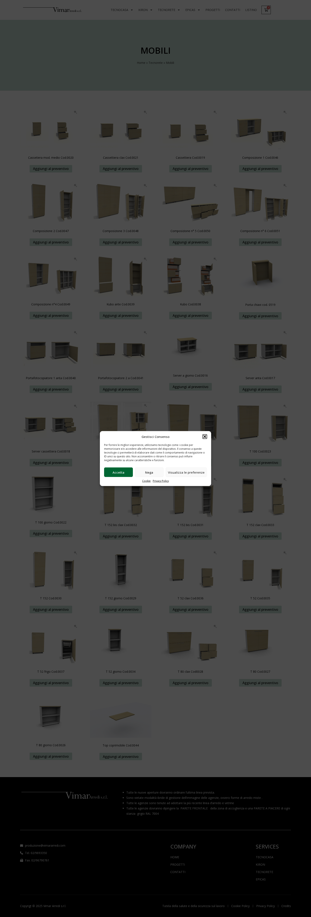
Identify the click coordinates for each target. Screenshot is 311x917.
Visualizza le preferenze (186, 472)
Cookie (146, 481)
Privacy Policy (161, 481)
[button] (205, 437)
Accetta (118, 472)
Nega (149, 472)
